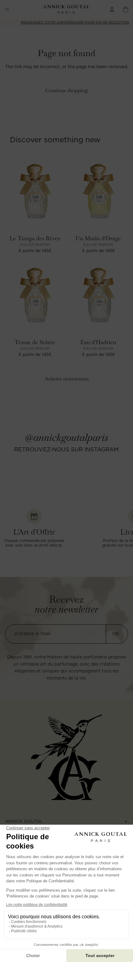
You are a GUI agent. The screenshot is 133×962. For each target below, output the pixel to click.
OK (115, 634)
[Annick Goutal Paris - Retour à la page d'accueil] (66, 9)
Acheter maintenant (67, 378)
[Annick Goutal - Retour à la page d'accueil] (67, 757)
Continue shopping (66, 90)
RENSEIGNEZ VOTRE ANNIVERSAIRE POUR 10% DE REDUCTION (68, 22)
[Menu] (7, 9)
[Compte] (112, 9)
